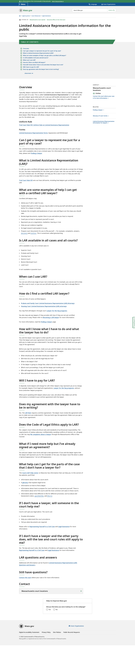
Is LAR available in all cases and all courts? (35, 58)
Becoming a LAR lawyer (51, 317)
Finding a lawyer (36, 153)
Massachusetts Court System (37, 19)
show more (28, 73)
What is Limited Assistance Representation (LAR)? (38, 53)
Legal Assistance (46, 15)
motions (33, 233)
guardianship (39, 496)
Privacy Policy (46, 632)
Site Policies (57, 632)
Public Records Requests (71, 632)
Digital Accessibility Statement (29, 632)
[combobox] (94, 10)
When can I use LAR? (29, 60)
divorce (49, 496)
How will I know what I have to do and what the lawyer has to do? (43, 65)
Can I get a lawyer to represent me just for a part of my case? (42, 51)
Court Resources (35, 15)
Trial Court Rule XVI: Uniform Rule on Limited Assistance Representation (44, 125)
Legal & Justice (26, 15)
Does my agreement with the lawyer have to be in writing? (41, 69)
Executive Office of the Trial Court (56, 19)
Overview (26, 48)
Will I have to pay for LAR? (31, 67)
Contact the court (25, 577)
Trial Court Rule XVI (26, 180)
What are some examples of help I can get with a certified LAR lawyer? (44, 55)
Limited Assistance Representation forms (33, 133)
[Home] (20, 16)
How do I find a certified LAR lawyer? (34, 62)
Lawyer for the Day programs (64, 388)
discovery (24, 233)
